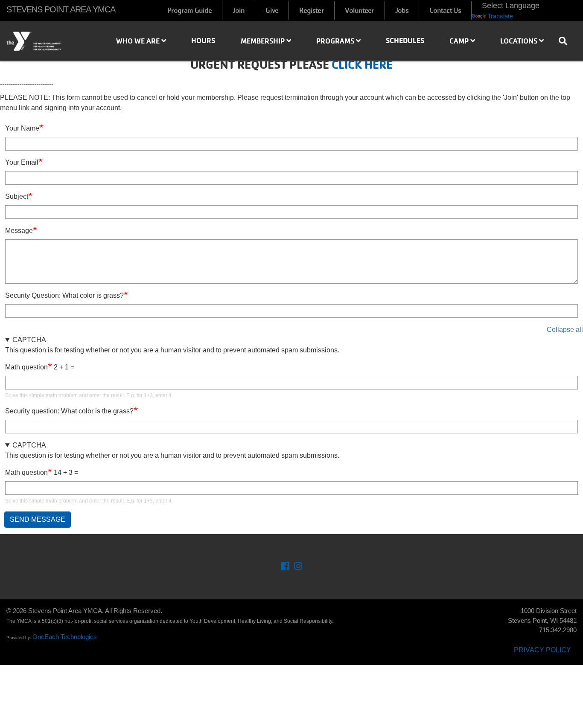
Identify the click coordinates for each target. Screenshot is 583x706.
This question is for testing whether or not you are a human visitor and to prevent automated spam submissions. (172, 367)
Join (239, 10)
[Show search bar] (566, 41)
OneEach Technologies (64, 636)
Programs (336, 41)
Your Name (22, 128)
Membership (263, 41)
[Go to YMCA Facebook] (285, 567)
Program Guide (189, 10)
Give (271, 10)
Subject (16, 196)
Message (19, 230)
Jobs (401, 10)
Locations (519, 41)
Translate (500, 16)
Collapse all (565, 329)
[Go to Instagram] (298, 567)
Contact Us (445, 10)
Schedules (405, 40)
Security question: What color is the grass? (69, 411)
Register (311, 10)
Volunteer (359, 10)
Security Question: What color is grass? (64, 295)
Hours (203, 40)
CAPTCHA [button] (29, 339)
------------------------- (26, 83)
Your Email (21, 162)
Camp (459, 41)
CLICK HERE (362, 64)
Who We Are (138, 41)
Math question (26, 367)
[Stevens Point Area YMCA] (48, 41)
